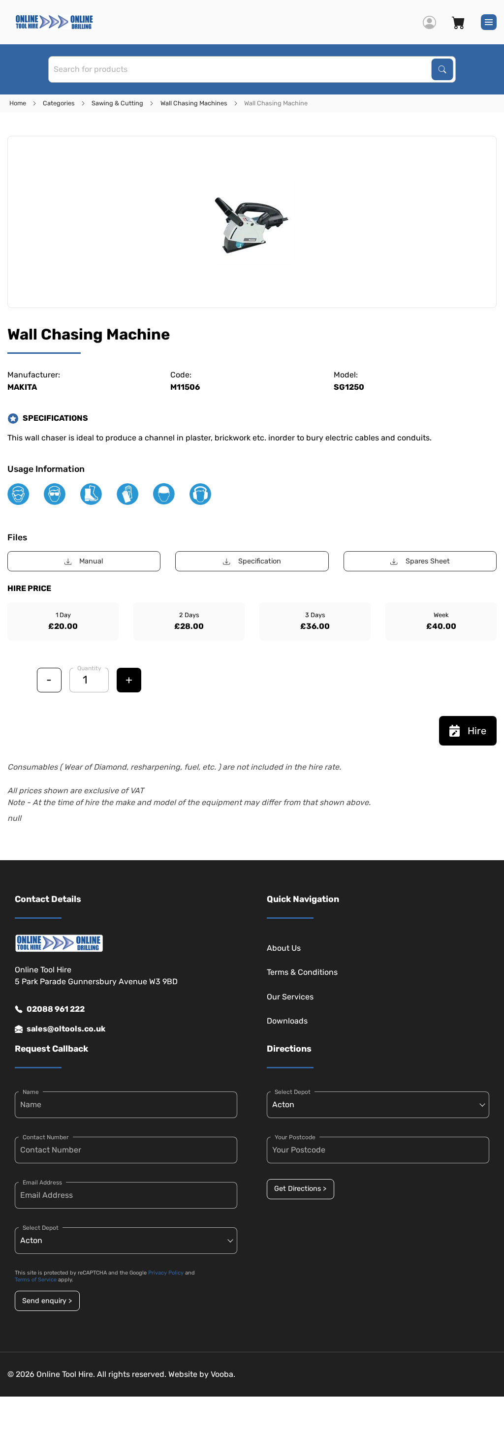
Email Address (42, 1182)
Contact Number (46, 1137)
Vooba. (223, 1374)
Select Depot (41, 1227)
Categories (59, 103)
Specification (259, 561)
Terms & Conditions (302, 972)
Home (17, 103)
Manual (91, 561)
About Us (284, 948)
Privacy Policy (166, 1273)
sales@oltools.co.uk (66, 1028)
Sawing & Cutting (117, 103)
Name (31, 1092)
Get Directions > (300, 1188)
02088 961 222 (56, 1009)
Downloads (287, 1021)
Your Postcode (295, 1137)
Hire (477, 731)
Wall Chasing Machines (193, 103)
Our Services (290, 996)
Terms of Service (36, 1279)
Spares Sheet (428, 561)
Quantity (89, 668)
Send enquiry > (47, 1301)
